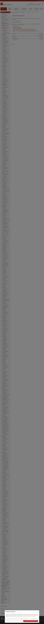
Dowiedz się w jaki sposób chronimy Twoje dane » (29, 616)
